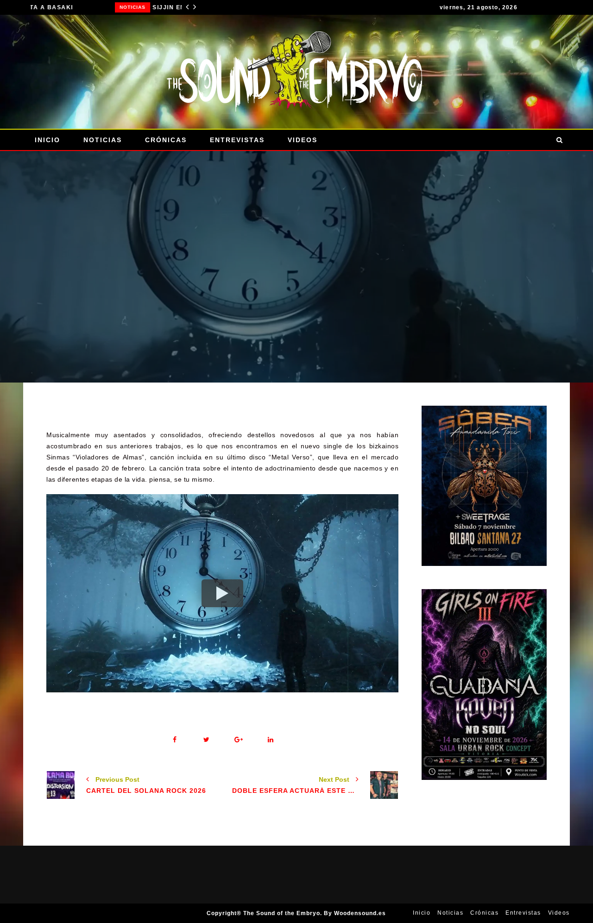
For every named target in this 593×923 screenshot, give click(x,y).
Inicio (47, 140)
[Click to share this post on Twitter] (206, 740)
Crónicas (166, 140)
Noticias (48, 7)
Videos (302, 140)
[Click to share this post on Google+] (238, 740)
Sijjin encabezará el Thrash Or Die (124, 7)
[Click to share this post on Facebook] (174, 740)
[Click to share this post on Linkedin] (270, 740)
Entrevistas (237, 140)
